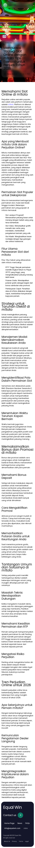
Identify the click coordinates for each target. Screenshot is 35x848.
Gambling (8, 43)
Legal (27, 841)
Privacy (14, 841)
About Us (7, 841)
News (20, 823)
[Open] (29, 5)
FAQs (27, 823)
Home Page (9, 823)
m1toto (11, 104)
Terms (21, 841)
